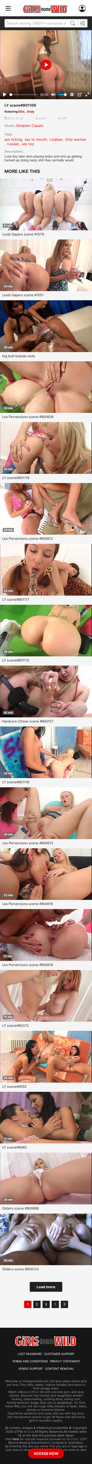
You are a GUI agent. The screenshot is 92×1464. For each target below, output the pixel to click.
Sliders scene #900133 (20, 1269)
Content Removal (59, 1368)
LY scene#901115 (15, 660)
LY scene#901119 (15, 478)
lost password (30, 1354)
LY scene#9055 (14, 1086)
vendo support (30, 1368)
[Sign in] (83, 8)
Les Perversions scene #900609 (27, 417)
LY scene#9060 (14, 1147)
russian (13, 144)
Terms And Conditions (30, 1361)
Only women (75, 139)
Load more (46, 1287)
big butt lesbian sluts (18, 356)
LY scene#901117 (15, 599)
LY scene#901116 (15, 782)
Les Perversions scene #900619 (27, 965)
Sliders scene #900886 (20, 1208)
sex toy (28, 144)
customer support (59, 1354)
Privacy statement (65, 1361)
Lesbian (56, 139)
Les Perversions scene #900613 (27, 843)
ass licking (13, 139)
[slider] (23, 94)
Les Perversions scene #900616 (27, 904)
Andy (30, 111)
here (16, 1439)
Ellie (21, 111)
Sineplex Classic (30, 125)
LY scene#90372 (15, 1025)
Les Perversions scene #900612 (27, 538)
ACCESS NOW (46, 1453)
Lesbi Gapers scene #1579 (23, 234)
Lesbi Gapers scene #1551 (23, 295)
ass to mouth (36, 139)
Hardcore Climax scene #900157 (28, 721)
